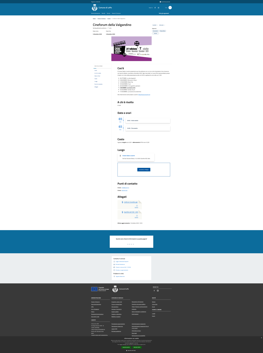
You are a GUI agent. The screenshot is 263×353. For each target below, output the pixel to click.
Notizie (153, 302)
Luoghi (153, 313)
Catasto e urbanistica (116, 314)
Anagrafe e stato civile (117, 302)
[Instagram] (158, 7)
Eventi (109, 18)
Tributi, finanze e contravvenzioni (139, 307)
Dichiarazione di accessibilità (138, 336)
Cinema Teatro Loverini (128, 156)
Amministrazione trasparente (138, 324)
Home (94, 18)
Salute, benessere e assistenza (139, 311)
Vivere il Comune (102, 18)
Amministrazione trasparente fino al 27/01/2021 (140, 327)
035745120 (124, 190)
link (144, 344)
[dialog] (131, 344)
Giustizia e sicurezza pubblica (138, 304)
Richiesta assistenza (116, 331)
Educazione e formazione (137, 302)
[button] (131, 350)
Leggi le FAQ (114, 329)
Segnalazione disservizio (117, 326)
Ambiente (134, 309)
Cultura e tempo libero (117, 304)
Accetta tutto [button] (126, 347)
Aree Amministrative (96, 304)
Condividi (154, 25)
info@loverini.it (125, 188)
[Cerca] (170, 7)
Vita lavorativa (115, 307)
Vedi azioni (161, 25)
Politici (92, 312)
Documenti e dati (95, 316)
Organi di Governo (95, 302)
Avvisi (153, 307)
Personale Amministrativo (97, 314)
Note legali (134, 333)
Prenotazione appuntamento (118, 324)
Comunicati (154, 304)
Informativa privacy (136, 331)
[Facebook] (154, 7)
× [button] (261, 337)
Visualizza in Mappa (144, 169)
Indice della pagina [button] (98, 66)
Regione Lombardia (95, 2)
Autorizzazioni (135, 314)
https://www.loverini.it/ (144, 95)
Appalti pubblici (115, 312)
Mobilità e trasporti (116, 316)
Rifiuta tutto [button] (137, 347)
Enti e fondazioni (95, 309)
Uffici (92, 307)
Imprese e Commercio (117, 309)
